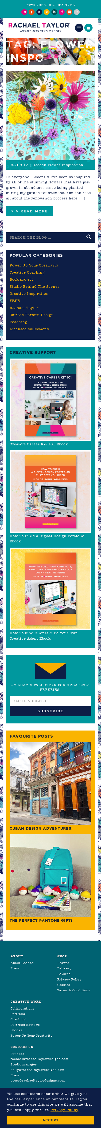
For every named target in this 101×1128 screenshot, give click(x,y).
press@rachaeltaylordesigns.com (38, 1080)
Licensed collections (29, 329)
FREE (15, 301)
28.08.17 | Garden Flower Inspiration (47, 165)
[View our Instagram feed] (24, 12)
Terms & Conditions (73, 990)
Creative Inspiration (29, 294)
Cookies (63, 985)
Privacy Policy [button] (64, 1110)
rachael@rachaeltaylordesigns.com (39, 1059)
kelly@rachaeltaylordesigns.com (37, 1070)
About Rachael (23, 963)
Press (15, 968)
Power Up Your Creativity (34, 265)
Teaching (18, 322)
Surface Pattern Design (32, 315)
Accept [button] (50, 1120)
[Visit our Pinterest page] (47, 12)
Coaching (18, 1019)
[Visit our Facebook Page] (32, 12)
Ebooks (16, 1030)
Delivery (64, 968)
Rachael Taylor (24, 308)
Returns (63, 974)
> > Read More (29, 211)
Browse (63, 963)
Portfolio (18, 1014)
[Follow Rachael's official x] (39, 12)
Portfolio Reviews (25, 1025)
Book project (21, 279)
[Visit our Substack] (69, 12)
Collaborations (22, 1008)
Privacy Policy (69, 979)
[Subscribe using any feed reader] (77, 12)
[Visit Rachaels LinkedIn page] (54, 12)
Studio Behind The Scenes (34, 286)
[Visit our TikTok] (62, 12)
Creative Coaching (27, 272)
